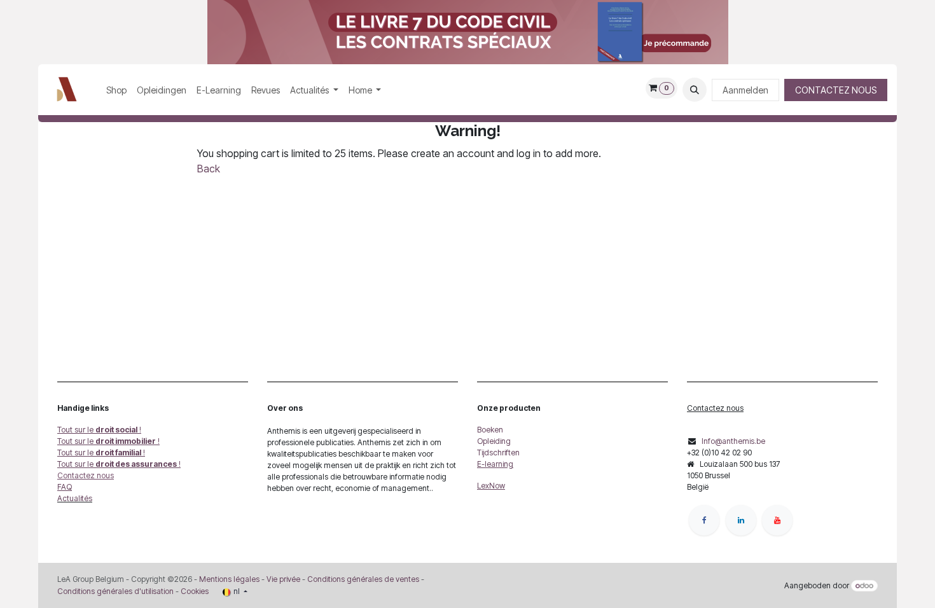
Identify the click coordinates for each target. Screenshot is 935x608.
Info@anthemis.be (733, 441)
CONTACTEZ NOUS (835, 90)
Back (208, 168)
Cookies (195, 591)
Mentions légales (229, 579)
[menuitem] (116, 90)
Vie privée (283, 579)
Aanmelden (745, 90)
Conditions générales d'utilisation (115, 591)
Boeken (490, 429)
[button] (694, 90)
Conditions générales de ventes (362, 579)
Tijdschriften (498, 452)
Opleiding (494, 441)
